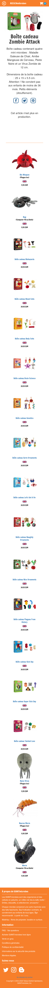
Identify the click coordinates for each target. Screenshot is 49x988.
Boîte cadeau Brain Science (25, 378)
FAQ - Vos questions (10, 930)
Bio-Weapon (24, 174)
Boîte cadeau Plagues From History (24, 621)
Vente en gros (7, 938)
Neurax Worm (24, 823)
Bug (24, 217)
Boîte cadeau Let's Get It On (24, 497)
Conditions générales (10, 943)
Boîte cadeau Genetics (24, 418)
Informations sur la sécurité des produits (18, 951)
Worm (24, 865)
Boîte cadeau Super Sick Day (24, 701)
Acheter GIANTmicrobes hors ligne (16, 934)
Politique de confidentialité (13, 947)
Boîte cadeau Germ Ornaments (24, 457)
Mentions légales (9, 955)
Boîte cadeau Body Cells (24, 338)
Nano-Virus (24, 781)
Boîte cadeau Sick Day (24, 661)
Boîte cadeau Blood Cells (24, 299)
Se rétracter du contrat (24, 977)
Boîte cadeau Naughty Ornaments (24, 538)
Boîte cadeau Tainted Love (24, 741)
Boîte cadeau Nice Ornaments (24, 579)
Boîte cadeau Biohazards (24, 259)
